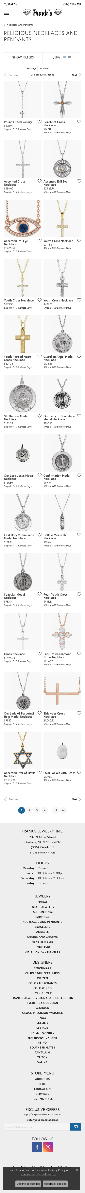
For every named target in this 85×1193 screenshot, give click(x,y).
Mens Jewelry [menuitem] (42, 941)
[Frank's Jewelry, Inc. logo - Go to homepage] (42, 13)
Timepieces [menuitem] (42, 946)
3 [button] (37, 810)
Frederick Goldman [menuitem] (42, 1003)
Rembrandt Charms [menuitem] (42, 1037)
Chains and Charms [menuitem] (42, 937)
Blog (42, 1084)
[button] (10, 4)
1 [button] (23, 810)
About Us (42, 1079)
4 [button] (44, 810)
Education (42, 1089)
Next (74, 75)
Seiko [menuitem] (42, 1042)
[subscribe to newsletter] (75, 1127)
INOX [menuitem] (42, 1018)
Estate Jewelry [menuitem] (42, 907)
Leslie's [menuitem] (42, 1023)
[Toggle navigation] (6, 13)
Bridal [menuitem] (43, 902)
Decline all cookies (28, 1183)
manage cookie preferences (38, 1174)
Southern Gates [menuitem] (42, 1047)
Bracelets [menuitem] (42, 927)
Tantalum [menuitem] (42, 1052)
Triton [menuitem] (42, 1057)
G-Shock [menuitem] (42, 1008)
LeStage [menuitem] (42, 1027)
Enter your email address (42, 1120)
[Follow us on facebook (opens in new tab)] (37, 1147)
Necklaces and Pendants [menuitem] (42, 922)
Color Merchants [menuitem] (42, 983)
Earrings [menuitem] (42, 917)
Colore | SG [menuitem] (42, 988)
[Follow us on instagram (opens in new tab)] (48, 1147)
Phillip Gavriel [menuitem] (42, 1032)
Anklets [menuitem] (42, 932)
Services (42, 1094)
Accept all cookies (55, 1183)
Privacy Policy (56, 1170)
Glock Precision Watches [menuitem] (42, 1013)
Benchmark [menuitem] (42, 968)
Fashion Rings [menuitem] (42, 912)
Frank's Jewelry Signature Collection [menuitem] (42, 998)
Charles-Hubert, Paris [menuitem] (42, 973)
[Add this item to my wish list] (38, 121)
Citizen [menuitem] (42, 978)
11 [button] (56, 810)
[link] (72, 4)
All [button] (63, 810)
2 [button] (29, 810)
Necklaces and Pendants (20, 24)
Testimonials (42, 1099)
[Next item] (77, 159)
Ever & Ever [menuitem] (42, 993)
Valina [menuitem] (42, 1062)
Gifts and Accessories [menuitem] (42, 951)
